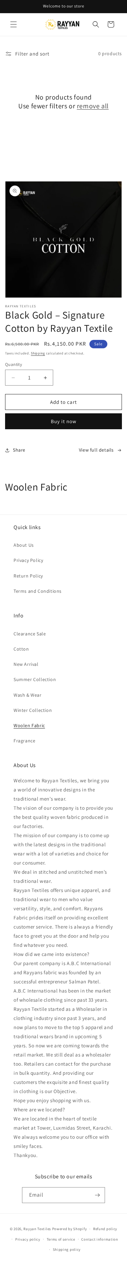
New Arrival (26, 664)
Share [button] (19, 450)
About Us (24, 545)
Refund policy (105, 1228)
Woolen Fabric (29, 725)
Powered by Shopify (69, 1228)
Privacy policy (27, 1239)
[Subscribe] (97, 1195)
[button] (13, 24)
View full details (96, 450)
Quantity (13, 364)
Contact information (99, 1239)
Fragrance (24, 741)
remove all (93, 106)
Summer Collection (35, 679)
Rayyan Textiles (37, 1228)
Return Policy (28, 576)
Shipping (38, 353)
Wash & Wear (28, 695)
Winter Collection (33, 710)
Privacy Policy (28, 560)
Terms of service (61, 1239)
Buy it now (64, 421)
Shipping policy (67, 1249)
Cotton (21, 649)
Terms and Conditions (38, 591)
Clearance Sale (30, 634)
